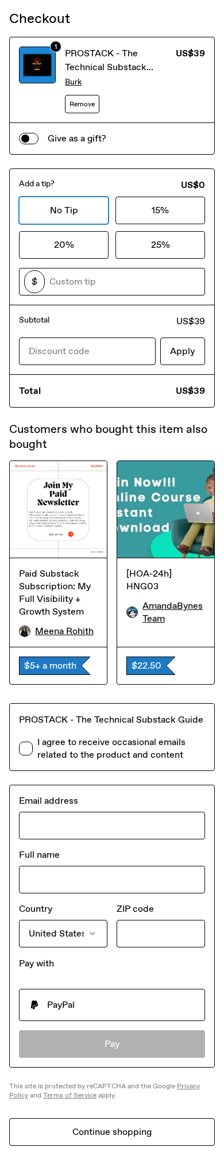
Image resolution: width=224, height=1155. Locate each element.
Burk (73, 82)
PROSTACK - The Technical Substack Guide (105, 67)
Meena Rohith (64, 631)
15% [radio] (160, 210)
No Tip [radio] (64, 210)
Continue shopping (112, 1131)
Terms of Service (69, 1095)
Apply (182, 351)
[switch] (28, 138)
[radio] (112, 1005)
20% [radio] (64, 244)
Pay (112, 1043)
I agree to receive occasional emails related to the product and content (111, 748)
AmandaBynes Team (172, 612)
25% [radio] (160, 244)
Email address (48, 800)
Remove (82, 104)
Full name (39, 854)
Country (35, 908)
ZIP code (135, 908)
